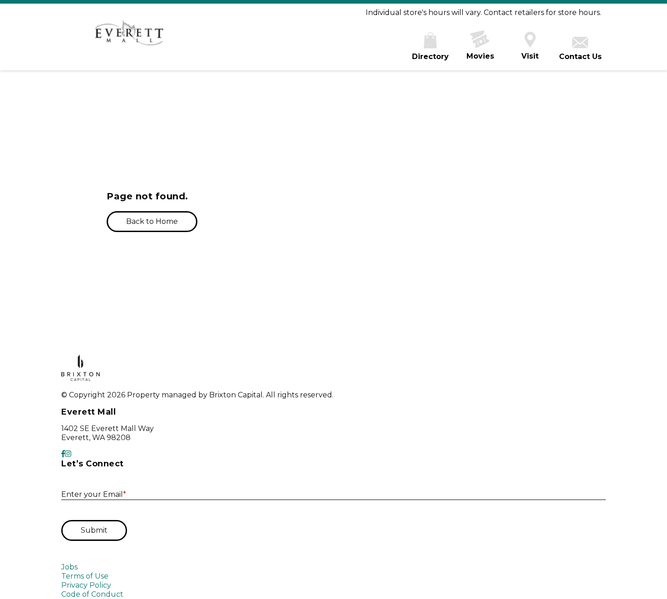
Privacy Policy (86, 585)
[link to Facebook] (63, 454)
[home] (129, 37)
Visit (530, 56)
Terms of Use (84, 576)
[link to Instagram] (68, 454)
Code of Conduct (92, 594)
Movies (480, 56)
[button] (152, 221)
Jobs (69, 567)
